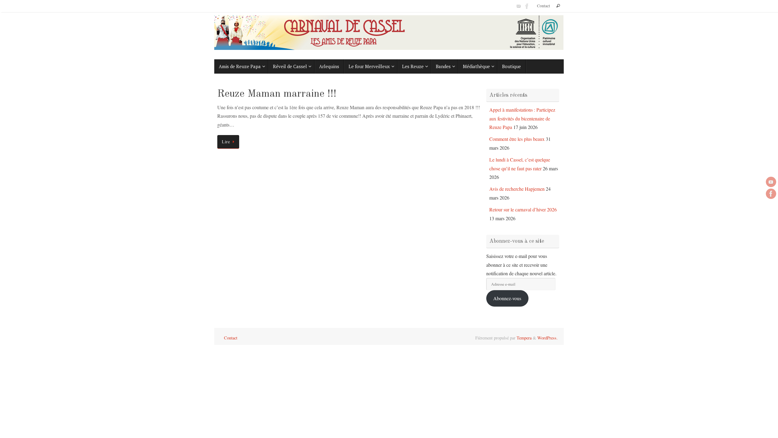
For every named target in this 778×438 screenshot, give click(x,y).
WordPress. (547, 338)
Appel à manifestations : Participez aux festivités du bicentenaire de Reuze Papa (522, 118)
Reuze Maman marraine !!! (276, 94)
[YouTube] (518, 6)
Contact (543, 6)
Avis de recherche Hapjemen (517, 189)
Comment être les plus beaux (517, 139)
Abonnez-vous (507, 298)
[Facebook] (527, 6)
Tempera (524, 338)
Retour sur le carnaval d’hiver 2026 (523, 209)
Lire (226, 141)
